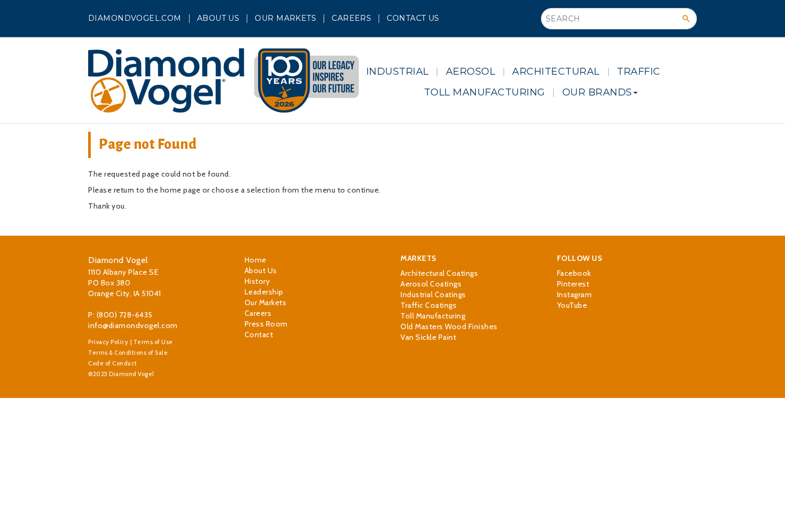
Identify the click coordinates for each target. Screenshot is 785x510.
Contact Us (413, 18)
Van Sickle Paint (428, 337)
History (257, 281)
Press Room (266, 324)
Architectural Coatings (439, 273)
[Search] (686, 18)
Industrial (397, 71)
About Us (218, 18)
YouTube (572, 305)
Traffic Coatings (429, 305)
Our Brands (597, 92)
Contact (259, 334)
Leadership (264, 292)
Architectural (556, 71)
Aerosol (471, 71)
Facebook (574, 273)
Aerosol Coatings (431, 284)
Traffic (639, 71)
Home (255, 260)
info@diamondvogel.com (133, 325)
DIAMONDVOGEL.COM (135, 18)
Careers (351, 18)
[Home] (223, 80)
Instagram (574, 294)
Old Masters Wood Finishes (449, 326)
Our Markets (285, 18)
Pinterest (573, 284)
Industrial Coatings (433, 294)
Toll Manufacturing (484, 92)
